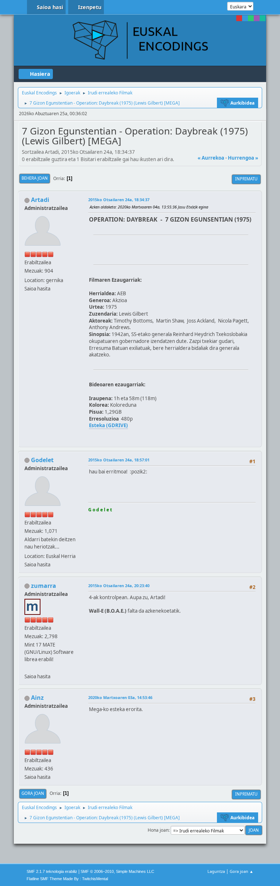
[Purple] (257, 18)
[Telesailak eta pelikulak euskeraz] (27, 667)
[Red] (239, 18)
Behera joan (35, 178)
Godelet (42, 460)
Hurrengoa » (243, 158)
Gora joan (33, 793)
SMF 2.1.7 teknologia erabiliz (52, 871)
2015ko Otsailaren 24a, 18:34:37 (118, 199)
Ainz (37, 698)
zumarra (43, 586)
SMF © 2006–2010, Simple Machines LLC (117, 871)
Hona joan (158, 830)
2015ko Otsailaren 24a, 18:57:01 (118, 459)
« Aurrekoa (211, 158)
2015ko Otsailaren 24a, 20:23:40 (118, 585)
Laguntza (216, 871)
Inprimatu (246, 179)
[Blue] (245, 18)
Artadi (40, 200)
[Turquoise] (262, 18)
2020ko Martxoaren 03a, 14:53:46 (120, 697)
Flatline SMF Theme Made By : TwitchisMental (67, 879)
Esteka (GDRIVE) (108, 425)
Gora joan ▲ (241, 871)
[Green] (251, 18)
